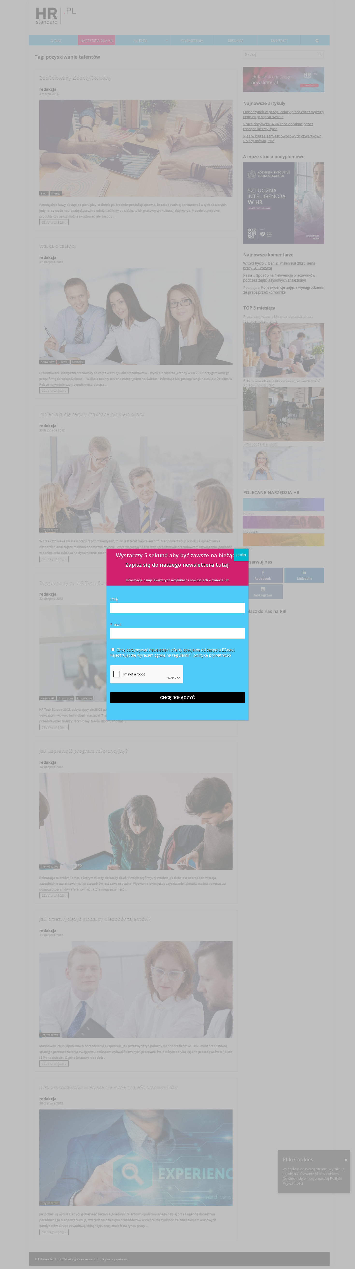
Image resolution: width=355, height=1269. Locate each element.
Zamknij (241, 555)
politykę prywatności (212, 655)
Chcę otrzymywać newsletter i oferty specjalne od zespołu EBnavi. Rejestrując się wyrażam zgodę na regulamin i (172, 652)
